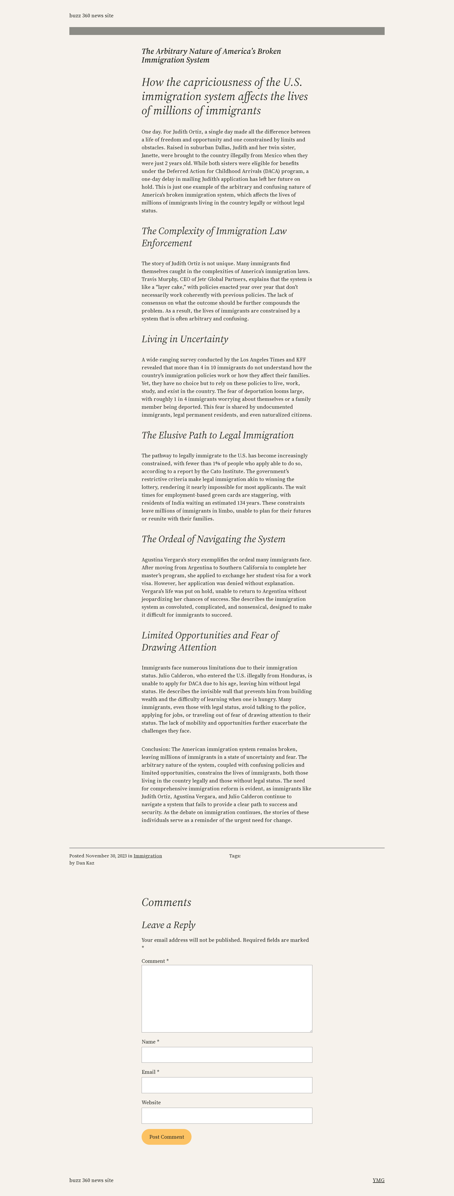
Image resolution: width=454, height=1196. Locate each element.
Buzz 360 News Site (91, 15)
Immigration (148, 855)
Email (150, 1072)
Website (151, 1102)
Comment (155, 961)
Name (150, 1041)
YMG (379, 1180)
